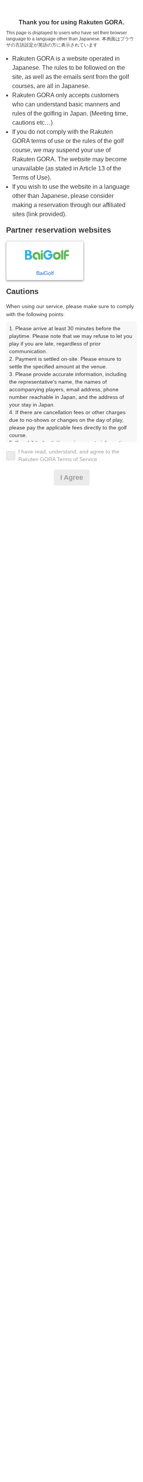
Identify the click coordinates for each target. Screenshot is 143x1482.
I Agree (71, 477)
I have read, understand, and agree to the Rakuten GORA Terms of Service (68, 455)
